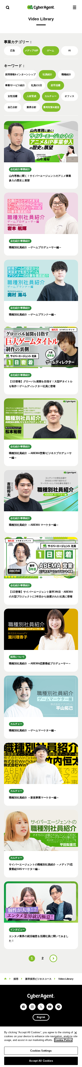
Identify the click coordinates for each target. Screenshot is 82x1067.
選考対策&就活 (51, 107)
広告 (12, 50)
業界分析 (31, 107)
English (41, 1017)
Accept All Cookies (41, 1060)
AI (69, 50)
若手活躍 (55, 85)
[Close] (75, 1032)
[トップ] (5, 979)
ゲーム (50, 50)
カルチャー (51, 96)
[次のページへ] (53, 958)
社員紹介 (47, 74)
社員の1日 (36, 85)
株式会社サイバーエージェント (41, 7)
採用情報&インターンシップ (20, 74)
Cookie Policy (63, 1040)
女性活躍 (12, 96)
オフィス (69, 96)
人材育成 (31, 96)
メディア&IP (31, 50)
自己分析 (12, 107)
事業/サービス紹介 (15, 85)
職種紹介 (66, 74)
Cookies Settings (41, 1050)
